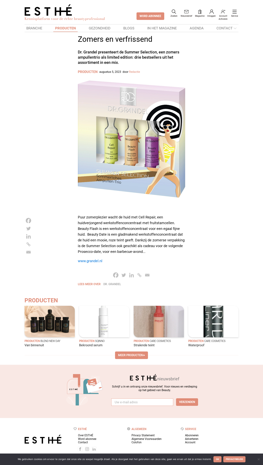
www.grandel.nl (90, 261)
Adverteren (191, 439)
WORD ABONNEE (150, 16)
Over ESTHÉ (85, 435)
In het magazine (162, 28)
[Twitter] (28, 228)
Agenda (197, 28)
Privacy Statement (143, 435)
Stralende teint (144, 345)
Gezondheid (99, 28)
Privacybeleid (234, 459)
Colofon (137, 442)
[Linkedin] (28, 236)
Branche (34, 28)
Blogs (128, 28)
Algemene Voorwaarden (147, 439)
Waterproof (196, 345)
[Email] (28, 252)
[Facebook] (28, 220)
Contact (224, 28)
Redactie (134, 72)
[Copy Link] (28, 244)
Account (190, 442)
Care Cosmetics (160, 341)
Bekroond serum (91, 345)
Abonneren (192, 435)
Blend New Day (50, 341)
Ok (217, 459)
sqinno (99, 341)
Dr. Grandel (112, 284)
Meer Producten (130, 355)
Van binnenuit (34, 345)
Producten (65, 28)
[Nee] (258, 459)
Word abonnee (87, 439)
